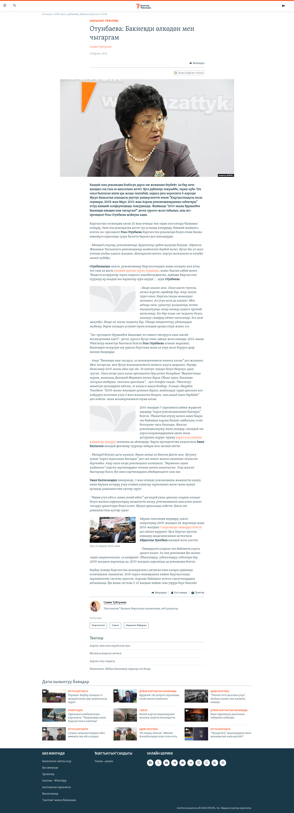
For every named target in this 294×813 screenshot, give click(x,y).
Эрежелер (48, 774)
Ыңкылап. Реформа (104, 21)
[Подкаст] (223, 763)
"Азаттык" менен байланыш (59, 800)
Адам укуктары (219, 691)
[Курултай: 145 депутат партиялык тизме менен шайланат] (125, 696)
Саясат (143, 710)
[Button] (196, 63)
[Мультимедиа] (283, 5)
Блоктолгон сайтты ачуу (56, 761)
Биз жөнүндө (50, 767)
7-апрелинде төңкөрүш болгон (180, 527)
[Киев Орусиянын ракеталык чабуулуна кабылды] (196, 715)
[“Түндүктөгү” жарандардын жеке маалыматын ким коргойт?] (196, 733)
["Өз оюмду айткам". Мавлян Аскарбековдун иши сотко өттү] (125, 733)
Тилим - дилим (104, 761)
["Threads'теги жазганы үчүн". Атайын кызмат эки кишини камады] (196, 696)
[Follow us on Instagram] (198, 763)
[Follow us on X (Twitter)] (158, 763)
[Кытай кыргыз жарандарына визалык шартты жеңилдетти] (125, 715)
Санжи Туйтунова (101, 47)
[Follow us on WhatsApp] (206, 763)
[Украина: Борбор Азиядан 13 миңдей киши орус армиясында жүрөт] (54, 696)
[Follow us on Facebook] (150, 763)
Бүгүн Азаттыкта (78, 691)
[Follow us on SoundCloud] (190, 763)
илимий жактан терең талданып (136, 270)
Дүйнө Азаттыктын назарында (157, 691)
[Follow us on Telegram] (174, 763)
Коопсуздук (75, 710)
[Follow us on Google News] (182, 763)
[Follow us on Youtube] (166, 763)
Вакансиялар (50, 793)
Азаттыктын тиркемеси (56, 787)
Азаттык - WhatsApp (54, 780)
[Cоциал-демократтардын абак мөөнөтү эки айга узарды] (54, 733)
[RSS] (214, 763)
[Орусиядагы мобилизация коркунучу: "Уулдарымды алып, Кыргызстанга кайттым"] (54, 715)
